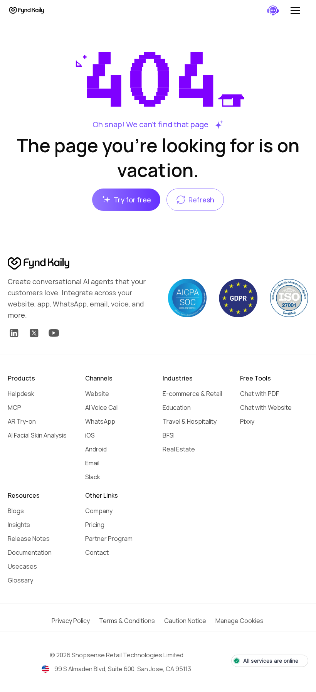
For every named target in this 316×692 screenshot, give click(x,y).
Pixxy (247, 421)
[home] (26, 10)
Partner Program (109, 538)
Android (96, 449)
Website (97, 393)
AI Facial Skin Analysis (37, 435)
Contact (97, 552)
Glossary (20, 580)
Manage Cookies (239, 620)
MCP (14, 407)
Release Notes (29, 538)
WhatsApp (100, 421)
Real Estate (179, 449)
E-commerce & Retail (192, 393)
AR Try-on (22, 421)
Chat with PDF (259, 393)
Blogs (16, 511)
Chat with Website (266, 407)
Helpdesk (21, 393)
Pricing (94, 524)
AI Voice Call (102, 407)
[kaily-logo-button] (38, 263)
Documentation (30, 552)
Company (99, 511)
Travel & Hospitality (190, 421)
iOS (90, 435)
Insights (19, 524)
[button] (295, 10)
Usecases (22, 566)
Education (177, 407)
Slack (92, 477)
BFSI (169, 435)
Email (92, 463)
